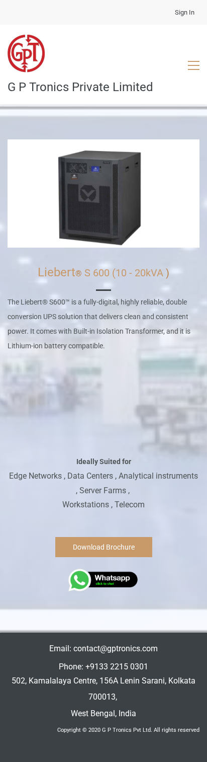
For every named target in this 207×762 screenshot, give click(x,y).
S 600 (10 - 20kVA (123, 273)
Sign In (184, 12)
